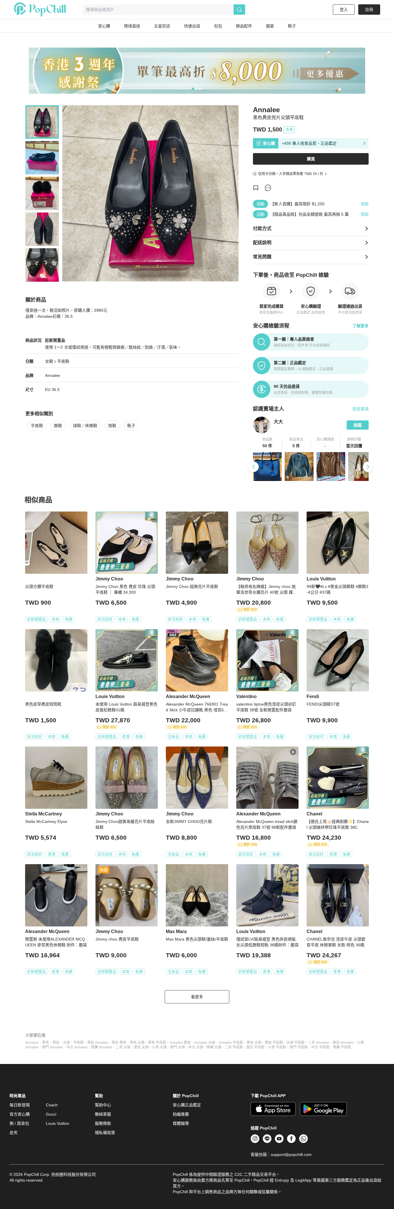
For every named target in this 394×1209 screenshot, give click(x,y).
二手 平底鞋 (234, 1047)
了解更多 (360, 326)
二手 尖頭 (123, 1047)
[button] (267, 443)
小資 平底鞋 (277, 1047)
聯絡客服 (103, 1114)
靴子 (131, 425)
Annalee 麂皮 (180, 1043)
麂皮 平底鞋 (274, 1043)
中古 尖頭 (195, 1047)
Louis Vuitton (57, 1123)
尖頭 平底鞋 (295, 1043)
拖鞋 (112, 425)
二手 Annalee (318, 1043)
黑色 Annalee (97, 1043)
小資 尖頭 (159, 1047)
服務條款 (103, 1123)
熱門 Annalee (52, 1047)
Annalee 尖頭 (204, 1043)
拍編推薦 (181, 1114)
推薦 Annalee (101, 1047)
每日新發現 (20, 1105)
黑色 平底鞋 (157, 1043)
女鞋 (49, 361)
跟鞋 (58, 425)
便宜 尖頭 (141, 1047)
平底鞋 (63, 361)
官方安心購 (20, 1114)
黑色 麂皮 (119, 1043)
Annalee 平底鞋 (231, 1043)
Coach (52, 1105)
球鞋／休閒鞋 (85, 425)
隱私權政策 (105, 1132)
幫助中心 (103, 1105)
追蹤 (358, 425)
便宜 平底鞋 (255, 1047)
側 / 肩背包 (19, 1123)
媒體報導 (181, 1123)
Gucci (51, 1114)
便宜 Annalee (343, 1043)
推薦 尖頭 (214, 1047)
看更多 (197, 996)
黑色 (45, 1043)
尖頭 (66, 1043)
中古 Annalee (77, 1047)
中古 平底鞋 (320, 1047)
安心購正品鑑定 (187, 1105)
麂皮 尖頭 (254, 1043)
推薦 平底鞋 (342, 1047)
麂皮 (55, 1043)
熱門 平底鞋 (299, 1047)
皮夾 (14, 1132)
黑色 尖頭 (137, 1043)
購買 (311, 159)
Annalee (32, 1043)
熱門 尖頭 (177, 1047)
